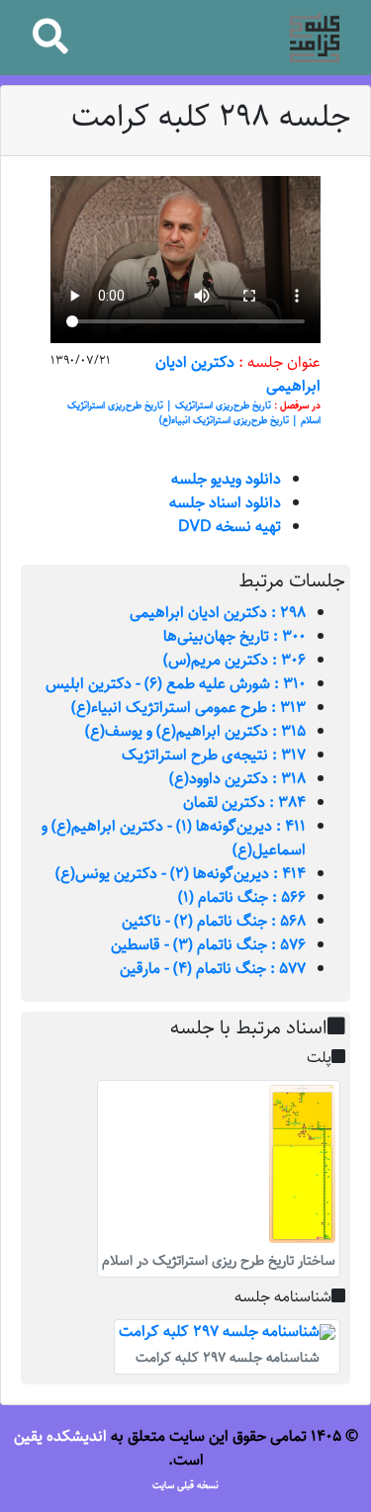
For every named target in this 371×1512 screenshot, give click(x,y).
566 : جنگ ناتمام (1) (242, 897)
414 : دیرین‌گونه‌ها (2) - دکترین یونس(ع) (180, 873)
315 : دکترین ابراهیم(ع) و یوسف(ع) (195, 731)
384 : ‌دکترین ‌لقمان (244, 802)
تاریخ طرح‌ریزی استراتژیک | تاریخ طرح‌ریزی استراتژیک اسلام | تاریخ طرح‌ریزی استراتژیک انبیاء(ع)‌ (194, 413)
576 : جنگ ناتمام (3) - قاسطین (208, 945)
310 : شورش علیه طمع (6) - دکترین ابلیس (176, 683)
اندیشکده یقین (60, 1436)
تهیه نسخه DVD (229, 526)
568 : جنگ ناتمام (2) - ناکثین (214, 921)
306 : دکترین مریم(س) (234, 660)
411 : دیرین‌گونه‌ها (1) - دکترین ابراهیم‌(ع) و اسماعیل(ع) (174, 838)
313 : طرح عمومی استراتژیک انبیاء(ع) (188, 707)
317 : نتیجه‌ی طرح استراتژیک (214, 755)
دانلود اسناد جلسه (225, 502)
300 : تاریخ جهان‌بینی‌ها (234, 636)
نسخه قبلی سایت (185, 1485)
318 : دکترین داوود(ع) (237, 778)
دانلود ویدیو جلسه (226, 479)
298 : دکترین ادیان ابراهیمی (218, 612)
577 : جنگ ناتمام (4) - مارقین (213, 968)
